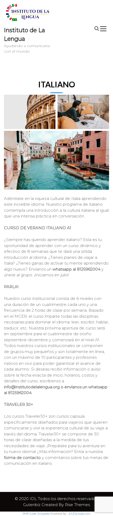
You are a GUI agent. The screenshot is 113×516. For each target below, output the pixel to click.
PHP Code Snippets (36, 513)
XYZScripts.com (79, 513)
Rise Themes (77, 504)
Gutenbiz (32, 504)
